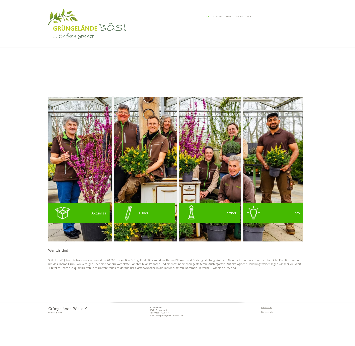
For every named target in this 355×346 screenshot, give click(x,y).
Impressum (266, 307)
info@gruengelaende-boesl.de (169, 315)
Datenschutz (267, 312)
